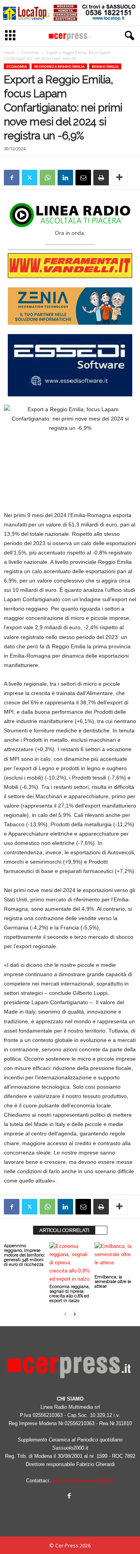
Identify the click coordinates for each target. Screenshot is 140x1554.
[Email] (83, 177)
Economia (30, 52)
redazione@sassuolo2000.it (83, 1481)
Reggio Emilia (105, 66)
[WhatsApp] (47, 177)
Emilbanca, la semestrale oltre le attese (112, 1281)
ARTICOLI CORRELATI (64, 1230)
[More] (119, 177)
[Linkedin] (65, 177)
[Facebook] (11, 177)
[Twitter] (29, 177)
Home (9, 52)
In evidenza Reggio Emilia (59, 66)
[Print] (101, 177)
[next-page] (75, 1314)
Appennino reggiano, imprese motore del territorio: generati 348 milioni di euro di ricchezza (24, 1255)
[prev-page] (65, 1314)
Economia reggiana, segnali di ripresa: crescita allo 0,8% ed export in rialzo (69, 1293)
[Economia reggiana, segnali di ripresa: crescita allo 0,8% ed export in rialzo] (70, 1262)
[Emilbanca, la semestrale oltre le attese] (115, 1257)
